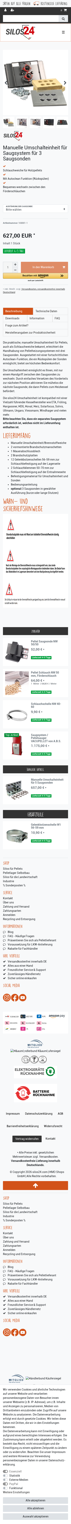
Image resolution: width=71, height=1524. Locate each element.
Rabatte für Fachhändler (23, 948)
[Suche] (63, 18)
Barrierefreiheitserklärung (23, 1126)
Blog (10, 932)
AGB (60, 1113)
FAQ (57, 318)
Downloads (12, 318)
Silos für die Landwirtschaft (20, 877)
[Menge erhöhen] (15, 264)
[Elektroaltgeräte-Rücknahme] (35, 1072)
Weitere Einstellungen (16, 1492)
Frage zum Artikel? (16, 325)
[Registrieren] (12, 10)
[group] (17, 652)
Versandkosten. (49, 1156)
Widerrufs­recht (53, 1126)
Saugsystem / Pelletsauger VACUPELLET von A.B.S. (46, 738)
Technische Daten (46, 311)
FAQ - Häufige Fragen (21, 936)
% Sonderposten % (14, 885)
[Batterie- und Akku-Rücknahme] (35, 1093)
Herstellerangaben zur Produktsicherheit (30, 332)
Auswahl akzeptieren (36, 1516)
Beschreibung (13, 311)
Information (37, 318)
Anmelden (9, 915)
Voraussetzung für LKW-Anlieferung (30, 944)
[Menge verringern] (15, 270)
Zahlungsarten (12, 910)
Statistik (14, 1475)
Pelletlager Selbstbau (16, 872)
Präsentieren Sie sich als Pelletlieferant (32, 940)
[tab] (18, 311)
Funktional (16, 1488)
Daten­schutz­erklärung (38, 1113)
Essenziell (15, 1471)
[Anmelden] (6, 10)
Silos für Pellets (12, 868)
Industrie (8, 881)
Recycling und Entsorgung (19, 919)
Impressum (13, 1113)
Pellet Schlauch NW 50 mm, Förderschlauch (45, 674)
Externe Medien (18, 1479)
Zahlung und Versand (16, 906)
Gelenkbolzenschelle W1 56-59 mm (46, 826)
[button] (35, 277)
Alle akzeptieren (35, 1500)
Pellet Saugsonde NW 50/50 (44, 643)
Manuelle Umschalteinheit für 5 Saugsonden (47, 781)
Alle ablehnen (35, 1508)
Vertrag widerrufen (27, 1138)
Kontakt (8, 898)
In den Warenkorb (43, 267)
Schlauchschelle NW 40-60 (46, 705)
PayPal (13, 1484)
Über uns (8, 902)
